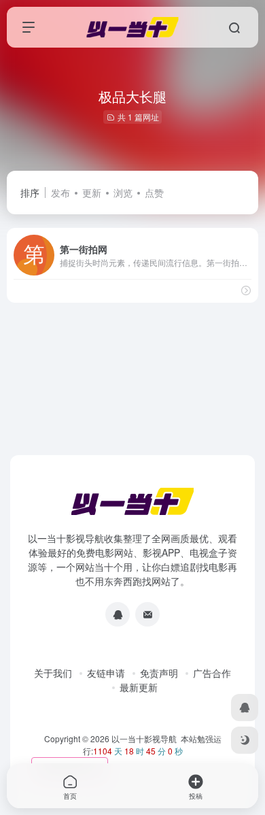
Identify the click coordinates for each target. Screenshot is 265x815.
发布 (60, 192)
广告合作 (212, 673)
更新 (91, 192)
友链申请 (106, 673)
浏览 (122, 192)
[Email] (147, 614)
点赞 (154, 192)
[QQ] (117, 614)
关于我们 (53, 673)
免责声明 (159, 673)
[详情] (246, 290)
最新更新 (139, 687)
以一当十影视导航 (144, 738)
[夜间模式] (244, 740)
